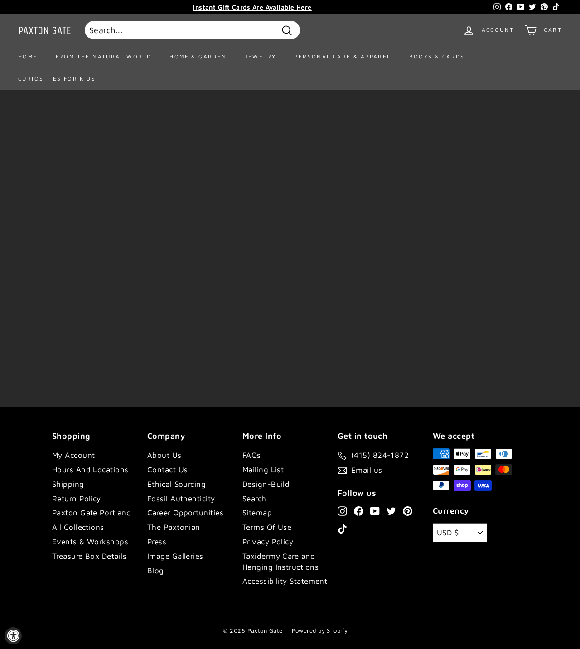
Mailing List (263, 469)
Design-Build (266, 484)
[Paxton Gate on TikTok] (342, 528)
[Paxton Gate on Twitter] (391, 510)
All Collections (78, 527)
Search (254, 498)
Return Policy (76, 498)
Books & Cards (437, 56)
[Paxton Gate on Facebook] (358, 510)
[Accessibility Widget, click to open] (13, 635)
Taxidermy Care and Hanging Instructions (280, 562)
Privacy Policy (267, 541)
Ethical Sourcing (176, 484)
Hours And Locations (90, 469)
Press (156, 541)
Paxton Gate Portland (91, 512)
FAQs (251, 455)
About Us (164, 455)
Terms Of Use (266, 527)
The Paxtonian (173, 527)
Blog (155, 570)
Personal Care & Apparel (342, 56)
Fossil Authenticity (181, 498)
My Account (73, 455)
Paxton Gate (44, 30)
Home (28, 56)
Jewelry (260, 56)
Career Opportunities (185, 512)
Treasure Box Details (89, 556)
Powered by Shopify (320, 630)
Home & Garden (198, 56)
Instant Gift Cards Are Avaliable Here (252, 7)
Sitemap (257, 512)
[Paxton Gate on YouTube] (375, 510)
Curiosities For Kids (57, 78)
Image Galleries (175, 556)
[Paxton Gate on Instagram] (342, 510)
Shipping (68, 484)
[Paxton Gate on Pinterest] (407, 510)
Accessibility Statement (284, 581)
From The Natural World (104, 56)
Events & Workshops (90, 541)
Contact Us (167, 469)
